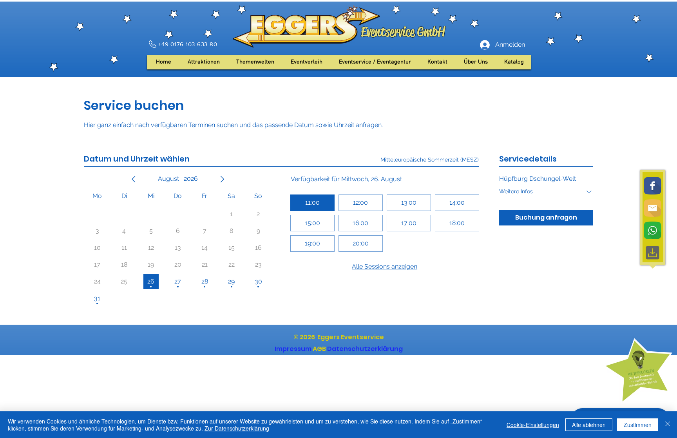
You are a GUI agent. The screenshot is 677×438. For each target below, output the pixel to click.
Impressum (293, 348)
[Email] (652, 208)
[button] (475, 62)
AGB (319, 348)
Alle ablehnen (589, 425)
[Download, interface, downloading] (652, 253)
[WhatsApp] (652, 230)
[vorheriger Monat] (133, 179)
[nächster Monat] (222, 179)
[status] (429, 160)
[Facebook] (652, 185)
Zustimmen (638, 425)
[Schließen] (667, 425)
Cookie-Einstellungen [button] (533, 425)
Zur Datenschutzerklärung (237, 428)
